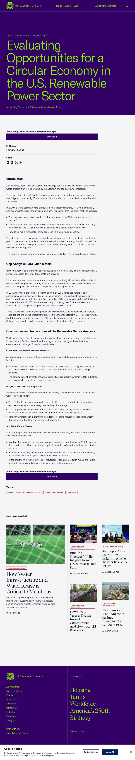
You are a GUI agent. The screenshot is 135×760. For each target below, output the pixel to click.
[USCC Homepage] (24, 676)
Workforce (83, 703)
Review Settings (91, 752)
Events (68, 5)
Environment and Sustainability (30, 35)
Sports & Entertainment (17, 568)
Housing (80, 689)
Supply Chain (71, 492)
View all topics (77, 731)
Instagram (11, 720)
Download (52, 136)
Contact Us (11, 707)
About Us (10, 699)
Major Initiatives (14, 691)
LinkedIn (10, 712)
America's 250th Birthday (90, 714)
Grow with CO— (14, 728)
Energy (10, 492)
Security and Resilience (54, 492)
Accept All (110, 752)
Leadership (11, 703)
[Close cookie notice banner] (131, 752)
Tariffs (77, 696)
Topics (59, 5)
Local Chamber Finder (17, 733)
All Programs (12, 686)
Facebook (11, 716)
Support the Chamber (105, 5)
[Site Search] (121, 5)
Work (76, 5)
